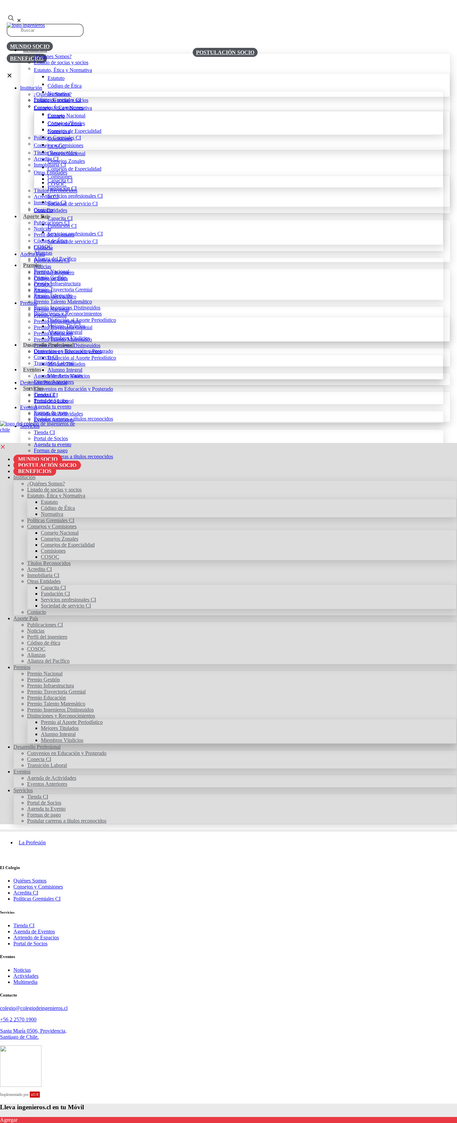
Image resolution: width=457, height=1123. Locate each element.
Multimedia (25, 982)
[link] (42, 427)
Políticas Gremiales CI (37, 899)
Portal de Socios (30, 943)
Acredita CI (25, 893)
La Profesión (32, 842)
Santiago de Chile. (19, 1037)
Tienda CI (23, 925)
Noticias (22, 970)
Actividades (25, 976)
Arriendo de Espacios (36, 937)
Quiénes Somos (30, 880)
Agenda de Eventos (34, 931)
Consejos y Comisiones (38, 887)
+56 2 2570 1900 (18, 1019)
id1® (35, 1094)
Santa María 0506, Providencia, (33, 1031)
